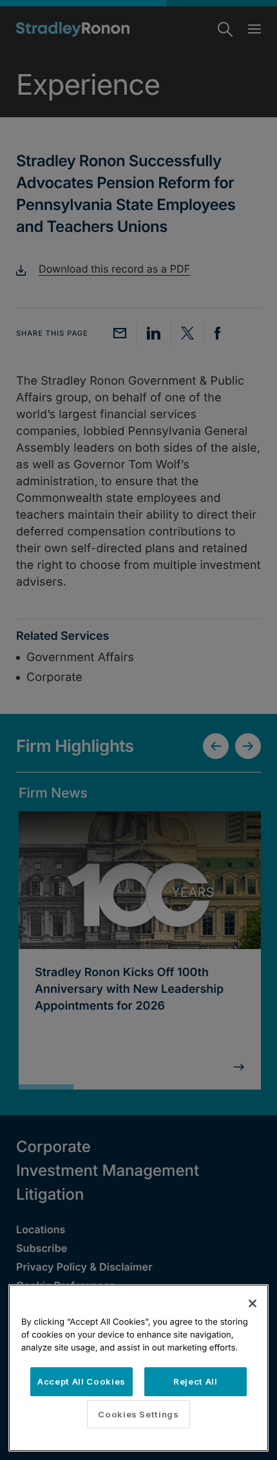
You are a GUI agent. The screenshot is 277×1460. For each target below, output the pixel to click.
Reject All (195, 1381)
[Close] (252, 1303)
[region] (138, 1368)
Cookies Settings (138, 1414)
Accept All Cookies (81, 1381)
